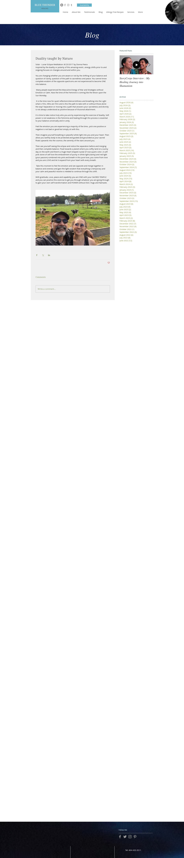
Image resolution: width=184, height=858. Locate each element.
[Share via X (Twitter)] (43, 255)
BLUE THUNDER (45, 5)
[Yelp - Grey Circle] (61, 5)
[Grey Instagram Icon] (68, 5)
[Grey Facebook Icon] (64, 5)
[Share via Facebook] (37, 255)
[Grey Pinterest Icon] (135, 836)
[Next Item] (149, 65)
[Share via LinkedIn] (49, 255)
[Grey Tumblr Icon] (71, 5)
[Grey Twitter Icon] (125, 836)
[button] (84, 5)
